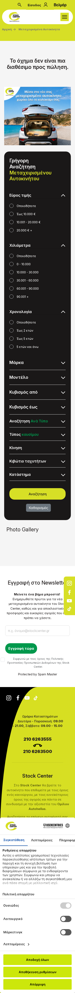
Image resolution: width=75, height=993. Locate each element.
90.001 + (23, 296)
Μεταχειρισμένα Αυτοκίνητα (39, 29)
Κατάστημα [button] (20, 474)
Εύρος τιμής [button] (20, 195)
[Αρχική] (15, 17)
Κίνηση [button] (15, 448)
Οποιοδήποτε (26, 206)
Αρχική (7, 29)
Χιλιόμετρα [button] (19, 245)
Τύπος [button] (24, 434)
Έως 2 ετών (25, 330)
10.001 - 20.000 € (29, 222)
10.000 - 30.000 (28, 272)
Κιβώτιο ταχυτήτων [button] (27, 461)
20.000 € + (24, 230)
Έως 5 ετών (25, 338)
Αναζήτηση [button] (28, 421)
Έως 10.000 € (26, 214)
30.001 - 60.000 (28, 280)
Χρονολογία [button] (20, 312)
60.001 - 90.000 (28, 288)
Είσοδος (34, 5)
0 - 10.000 (24, 264)
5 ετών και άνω (28, 347)
